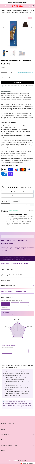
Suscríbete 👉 (17, 241)
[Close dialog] (29, 217)
